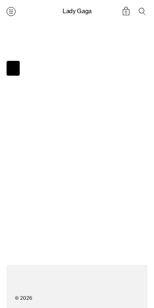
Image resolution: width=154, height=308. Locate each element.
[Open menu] (11, 11)
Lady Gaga (77, 11)
